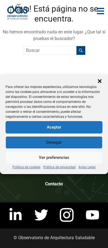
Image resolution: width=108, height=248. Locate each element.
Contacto (54, 183)
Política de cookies (26, 167)
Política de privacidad (59, 167)
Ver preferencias (54, 157)
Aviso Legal (87, 167)
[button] (99, 81)
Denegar (54, 142)
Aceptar (54, 127)
